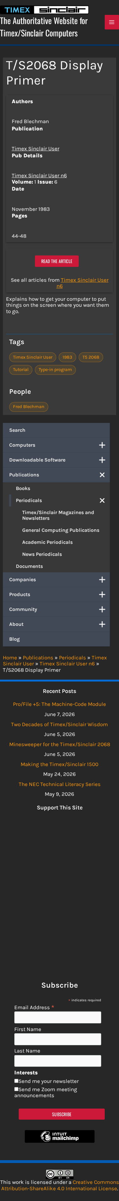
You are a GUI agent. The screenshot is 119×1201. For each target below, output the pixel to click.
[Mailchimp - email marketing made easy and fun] (60, 1141)
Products (19, 594)
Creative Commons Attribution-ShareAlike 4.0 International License (60, 1185)
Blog (14, 639)
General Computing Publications (60, 530)
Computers (22, 445)
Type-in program (55, 369)
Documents (29, 566)
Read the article (56, 261)
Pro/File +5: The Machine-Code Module (59, 704)
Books (23, 488)
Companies (22, 579)
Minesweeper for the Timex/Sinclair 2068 (59, 744)
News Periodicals (42, 554)
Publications (24, 475)
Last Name (27, 1051)
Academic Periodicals (47, 542)
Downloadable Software (37, 460)
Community (23, 609)
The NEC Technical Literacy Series (60, 784)
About (16, 624)
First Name (27, 1029)
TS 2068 (91, 357)
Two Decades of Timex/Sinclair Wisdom (59, 724)
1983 (67, 357)
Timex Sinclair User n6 (39, 175)
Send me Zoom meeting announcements (45, 1092)
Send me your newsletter (48, 1081)
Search (17, 430)
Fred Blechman (28, 406)
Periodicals (29, 500)
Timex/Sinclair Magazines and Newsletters (58, 515)
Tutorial (21, 369)
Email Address (34, 1007)
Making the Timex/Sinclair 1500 (59, 764)
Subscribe (61, 1114)
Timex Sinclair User (35, 148)
